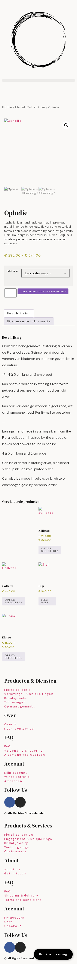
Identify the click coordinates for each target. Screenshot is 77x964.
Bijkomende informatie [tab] (29, 321)
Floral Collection (30, 107)
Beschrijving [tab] (19, 313)
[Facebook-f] (9, 802)
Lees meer (45, 601)
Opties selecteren (50, 550)
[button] (38, 80)
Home (7, 107)
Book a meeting (53, 954)
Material (12, 271)
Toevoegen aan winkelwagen (43, 291)
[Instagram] (20, 802)
